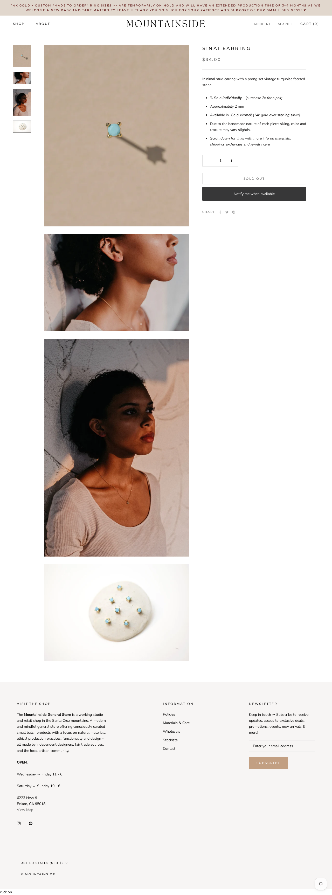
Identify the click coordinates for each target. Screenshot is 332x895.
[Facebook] (220, 212)
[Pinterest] (233, 212)
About (43, 24)
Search (285, 24)
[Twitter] (227, 212)
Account (262, 24)
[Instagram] (18, 823)
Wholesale (171, 731)
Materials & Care (176, 722)
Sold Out (254, 179)
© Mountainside (38, 874)
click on (6, 892)
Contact (169, 748)
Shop (19, 24)
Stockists (170, 740)
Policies (169, 714)
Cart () (309, 24)
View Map (25, 809)
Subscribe (269, 763)
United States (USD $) (42, 863)
